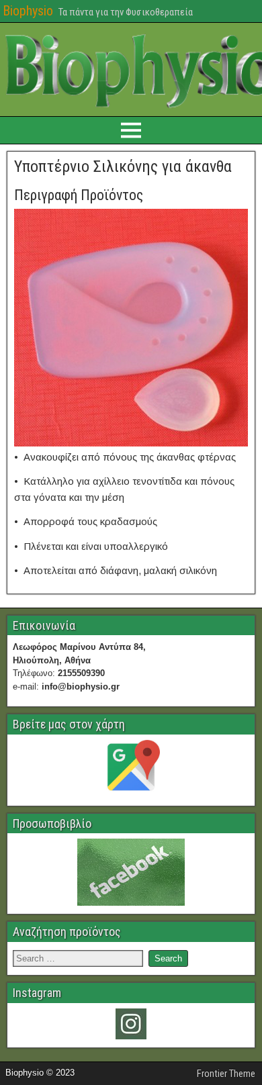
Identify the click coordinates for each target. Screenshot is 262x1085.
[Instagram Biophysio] (131, 1023)
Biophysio (28, 11)
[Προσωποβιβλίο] (131, 872)
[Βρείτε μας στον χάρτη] (131, 769)
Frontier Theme (226, 1074)
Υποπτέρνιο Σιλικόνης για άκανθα (123, 166)
